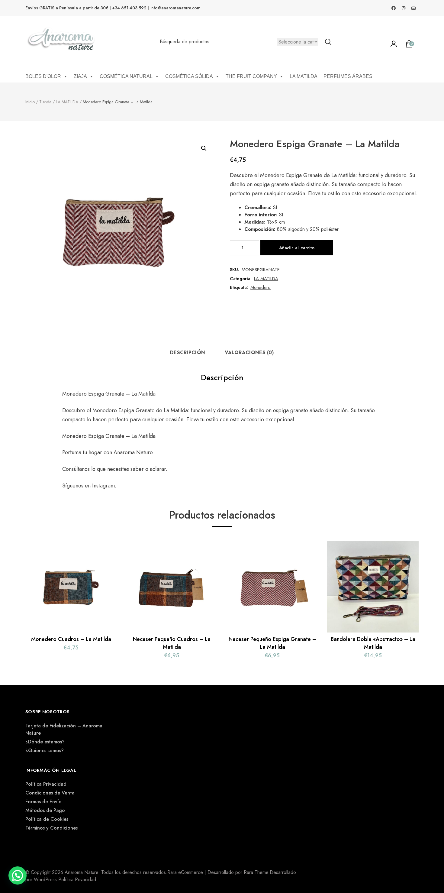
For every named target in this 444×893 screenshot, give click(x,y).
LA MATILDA (303, 76)
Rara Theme (256, 872)
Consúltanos (76, 469)
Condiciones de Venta (50, 792)
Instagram (103, 486)
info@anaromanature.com (175, 8)
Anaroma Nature (133, 452)
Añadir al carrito (297, 247)
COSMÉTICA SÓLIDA (189, 76)
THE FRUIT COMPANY (251, 76)
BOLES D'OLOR (43, 76)
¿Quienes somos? (44, 750)
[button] (203, 148)
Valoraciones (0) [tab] (249, 352)
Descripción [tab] (187, 352)
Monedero (260, 287)
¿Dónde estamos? (45, 741)
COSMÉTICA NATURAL (126, 76)
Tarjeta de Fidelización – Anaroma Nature (63, 729)
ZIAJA (80, 76)
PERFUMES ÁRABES (347, 76)
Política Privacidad (45, 784)
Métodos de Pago (45, 810)
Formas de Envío (43, 801)
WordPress (45, 879)
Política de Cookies (46, 819)
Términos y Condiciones (51, 827)
